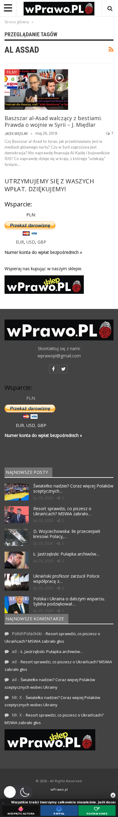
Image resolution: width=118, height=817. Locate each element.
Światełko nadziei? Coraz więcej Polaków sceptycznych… (73, 488)
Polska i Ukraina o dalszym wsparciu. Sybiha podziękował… (69, 601)
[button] (18, 792)
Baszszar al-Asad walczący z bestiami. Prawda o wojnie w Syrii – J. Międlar (53, 121)
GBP (42, 242)
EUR (20, 242)
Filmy (12, 72)
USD (30, 242)
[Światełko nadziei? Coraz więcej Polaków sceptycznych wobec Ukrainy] (17, 492)
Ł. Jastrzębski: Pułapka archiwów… (66, 554)
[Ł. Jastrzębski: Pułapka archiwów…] (17, 560)
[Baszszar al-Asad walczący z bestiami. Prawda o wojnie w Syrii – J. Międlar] (36, 89)
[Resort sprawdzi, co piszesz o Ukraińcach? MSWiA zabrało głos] (17, 514)
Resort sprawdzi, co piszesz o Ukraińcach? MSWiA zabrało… (62, 511)
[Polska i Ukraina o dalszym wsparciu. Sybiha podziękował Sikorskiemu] (17, 604)
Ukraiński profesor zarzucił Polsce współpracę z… (66, 578)
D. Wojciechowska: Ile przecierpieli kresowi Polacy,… (66, 533)
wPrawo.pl (59, 789)
